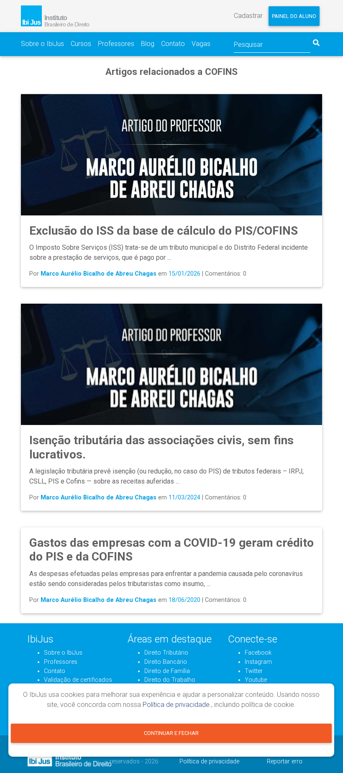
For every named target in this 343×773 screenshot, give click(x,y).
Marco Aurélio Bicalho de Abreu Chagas (98, 273)
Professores (116, 44)
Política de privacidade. (177, 705)
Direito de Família (167, 671)
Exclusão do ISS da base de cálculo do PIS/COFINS (163, 231)
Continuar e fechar (171, 733)
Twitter (254, 671)
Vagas (201, 44)
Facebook (258, 652)
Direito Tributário (166, 652)
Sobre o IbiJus (42, 44)
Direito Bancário (165, 661)
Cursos (81, 44)
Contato (173, 44)
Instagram (258, 661)
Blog (147, 44)
